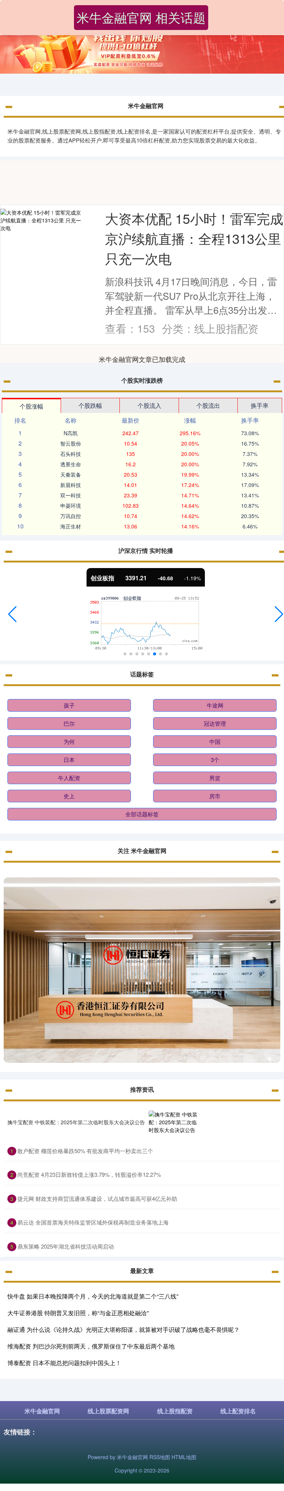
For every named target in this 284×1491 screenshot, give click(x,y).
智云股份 (70, 443)
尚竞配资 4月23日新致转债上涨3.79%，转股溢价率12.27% (89, 1174)
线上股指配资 (175, 1411)
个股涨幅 (31, 406)
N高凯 (71, 433)
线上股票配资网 (108, 1411)
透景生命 (70, 464)
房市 (214, 796)
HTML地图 (184, 1457)
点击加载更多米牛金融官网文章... (142, 359)
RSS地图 (159, 1457)
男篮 (214, 778)
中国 (214, 741)
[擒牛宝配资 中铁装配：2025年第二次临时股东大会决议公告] (174, 1122)
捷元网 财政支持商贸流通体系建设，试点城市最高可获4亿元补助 (97, 1198)
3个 (215, 759)
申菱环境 (70, 505)
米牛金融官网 (42, 1411)
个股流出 (208, 405)
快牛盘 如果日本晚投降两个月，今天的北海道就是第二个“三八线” (92, 1296)
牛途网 (215, 705)
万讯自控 (70, 516)
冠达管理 (215, 723)
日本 (69, 759)
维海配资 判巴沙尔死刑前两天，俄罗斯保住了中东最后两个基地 (91, 1346)
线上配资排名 (238, 1411)
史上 (69, 796)
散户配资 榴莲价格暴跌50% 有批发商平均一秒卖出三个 (85, 1151)
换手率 (259, 405)
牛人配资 (69, 778)
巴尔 (69, 723)
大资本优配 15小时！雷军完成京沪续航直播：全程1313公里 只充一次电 (194, 238)
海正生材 (70, 526)
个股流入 (149, 405)
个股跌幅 (90, 405)
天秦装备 (70, 474)
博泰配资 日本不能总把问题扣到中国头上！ (64, 1363)
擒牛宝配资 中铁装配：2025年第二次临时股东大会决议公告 (76, 1122)
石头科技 (70, 453)
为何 (69, 741)
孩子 (69, 705)
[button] (12, 614)
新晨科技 (70, 484)
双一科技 (70, 495)
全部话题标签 (142, 814)
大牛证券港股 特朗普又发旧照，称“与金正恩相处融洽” (78, 1313)
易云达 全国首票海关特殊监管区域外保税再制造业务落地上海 (93, 1222)
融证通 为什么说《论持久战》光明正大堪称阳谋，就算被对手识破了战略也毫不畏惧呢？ (123, 1329)
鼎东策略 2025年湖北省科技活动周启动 (65, 1246)
